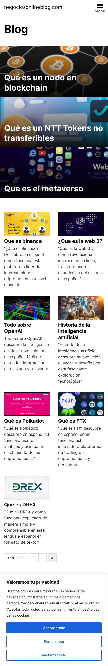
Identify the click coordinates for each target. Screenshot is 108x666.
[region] (54, 620)
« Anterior (16, 558)
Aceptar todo (54, 628)
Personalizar (54, 641)
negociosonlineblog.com (33, 7)
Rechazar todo (54, 655)
